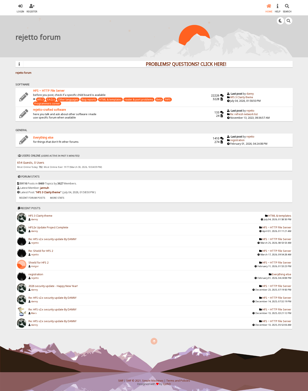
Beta (159, 99)
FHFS (168, 99)
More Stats (57, 197)
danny (250, 93)
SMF (120, 380)
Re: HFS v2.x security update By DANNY (52, 239)
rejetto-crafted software (49, 110)
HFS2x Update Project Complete (48, 227)
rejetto (250, 110)
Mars (33, 313)
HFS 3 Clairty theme (241, 97)
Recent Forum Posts (32, 197)
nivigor (35, 266)
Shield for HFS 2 (38, 262)
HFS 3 (40, 99)
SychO (167, 384)
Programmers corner (47, 103)
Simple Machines (152, 380)
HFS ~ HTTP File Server (49, 91)
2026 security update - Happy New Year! (53, 286)
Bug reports (89, 99)
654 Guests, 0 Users (30, 163)
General (21, 130)
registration (237, 140)
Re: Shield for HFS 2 (40, 251)
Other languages (68, 99)
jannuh (44, 188)
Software (23, 84)
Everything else (43, 137)
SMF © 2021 (133, 380)
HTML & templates (110, 99)
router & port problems (139, 99)
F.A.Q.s (51, 99)
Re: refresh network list (244, 114)
